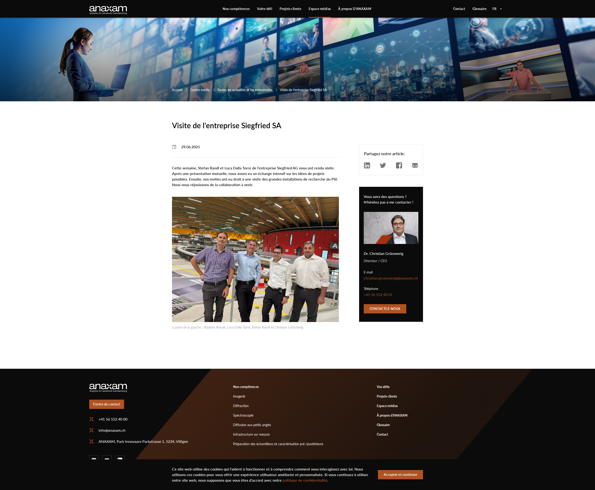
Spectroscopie (243, 415)
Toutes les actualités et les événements (244, 90)
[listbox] (497, 8)
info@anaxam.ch (112, 430)
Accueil (177, 90)
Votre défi (264, 9)
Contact (459, 9)
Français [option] (497, 8)
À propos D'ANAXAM (354, 9)
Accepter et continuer (400, 474)
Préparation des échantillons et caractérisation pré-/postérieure (278, 444)
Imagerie (239, 396)
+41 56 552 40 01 (378, 294)
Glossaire (479, 9)
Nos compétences (236, 9)
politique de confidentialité (305, 480)
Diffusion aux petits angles (252, 425)
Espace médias (320, 9)
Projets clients (290, 9)
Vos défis (383, 387)
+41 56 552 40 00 (113, 419)
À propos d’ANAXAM (392, 415)
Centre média (199, 90)
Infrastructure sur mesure (251, 434)
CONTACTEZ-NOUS (385, 308)
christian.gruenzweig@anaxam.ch (391, 278)
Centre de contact (106, 404)
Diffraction (241, 406)
